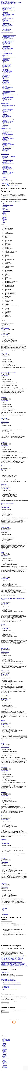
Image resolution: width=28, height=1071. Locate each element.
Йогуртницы (6, 96)
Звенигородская (8, 248)
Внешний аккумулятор (8, 119)
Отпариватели (6, 65)
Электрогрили (6, 58)
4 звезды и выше (6, 325)
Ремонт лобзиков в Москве (7, 962)
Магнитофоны (6, 15)
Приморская (8, 289)
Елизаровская (8, 245)
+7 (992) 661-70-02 (5, 183)
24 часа (4, 320)
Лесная (6, 258)
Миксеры (5, 78)
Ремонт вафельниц (18, 959)
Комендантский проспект (11, 251)
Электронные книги (8, 109)
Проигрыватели (7, 24)
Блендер (5, 98)
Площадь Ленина (9, 284)
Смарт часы (6, 123)
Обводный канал (9, 271)
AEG (4, 208)
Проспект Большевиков (10, 292)
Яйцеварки (5, 55)
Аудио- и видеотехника (6, 4)
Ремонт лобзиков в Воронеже (14, 963)
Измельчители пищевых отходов (10, 94)
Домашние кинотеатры (8, 21)
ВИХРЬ (5, 1062)
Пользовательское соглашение (10, 989)
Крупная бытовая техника (7, 32)
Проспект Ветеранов (10, 293)
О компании (6, 987)
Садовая (7, 298)
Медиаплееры (6, 30)
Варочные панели (7, 42)
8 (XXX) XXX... (4, 469)
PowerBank (5, 125)
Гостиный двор (8, 240)
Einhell (4, 217)
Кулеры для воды (7, 49)
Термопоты (5, 100)
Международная (8, 263)
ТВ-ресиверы (6, 23)
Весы (4, 73)
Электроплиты (6, 43)
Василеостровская (9, 233)
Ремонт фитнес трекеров (6, 955)
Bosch (4, 213)
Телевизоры (6, 9)
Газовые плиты (6, 46)
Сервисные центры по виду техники (11, 982)
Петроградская (8, 278)
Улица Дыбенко (8, 309)
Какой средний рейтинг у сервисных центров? (12, 953)
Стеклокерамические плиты (9, 35)
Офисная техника (5, 154)
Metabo (5, 1055)
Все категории (4, 179)
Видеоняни (5, 67)
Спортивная (8, 303)
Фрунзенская (8, 311)
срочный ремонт (6, 324)
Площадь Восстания (9, 282)
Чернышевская (8, 313)
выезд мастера (5, 319)
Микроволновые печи (8, 41)
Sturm (4, 1061)
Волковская (7, 236)
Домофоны (5, 27)
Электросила (8, 316)
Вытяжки (5, 47)
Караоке (5, 19)
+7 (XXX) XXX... (5, 334)
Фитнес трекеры (7, 110)
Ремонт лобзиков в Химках (7, 965)
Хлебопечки (6, 82)
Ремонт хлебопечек (9, 959)
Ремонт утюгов (7, 958)
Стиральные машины (8, 38)
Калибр (5, 1065)
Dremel (4, 215)
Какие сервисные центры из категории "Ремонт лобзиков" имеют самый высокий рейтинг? (12, 951)
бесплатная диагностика (7, 323)
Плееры (5, 114)
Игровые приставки (8, 25)
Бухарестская (8, 232)
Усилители (5, 20)
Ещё (4, 222)
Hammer (5, 219)
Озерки (6, 274)
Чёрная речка (8, 312)
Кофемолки (6, 88)
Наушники (5, 111)
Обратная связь (6, 986)
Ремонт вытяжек (10, 957)
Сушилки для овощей (8, 97)
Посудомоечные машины (9, 39)
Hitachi (4, 220)
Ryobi (4, 1057)
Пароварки (5, 83)
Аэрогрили (5, 86)
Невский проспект (9, 269)
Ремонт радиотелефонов (17, 955)
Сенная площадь (9, 300)
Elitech (4, 218)
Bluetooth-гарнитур (7, 117)
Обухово (7, 273)
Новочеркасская (8, 270)
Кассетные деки (7, 29)
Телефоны (5, 106)
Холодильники (6, 37)
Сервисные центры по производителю (12, 984)
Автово (6, 226)
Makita (4, 1054)
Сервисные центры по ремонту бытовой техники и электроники (11, 2)
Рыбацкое (7, 297)
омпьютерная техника (6, 128)
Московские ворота (9, 266)
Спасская (7, 301)
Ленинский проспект (10, 256)
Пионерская (7, 279)
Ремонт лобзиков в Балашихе (17, 964)
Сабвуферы (5, 26)
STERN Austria (6, 1059)
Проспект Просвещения (10, 294)
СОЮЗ (4, 1066)
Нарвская (7, 267)
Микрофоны (6, 16)
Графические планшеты (8, 121)
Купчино (7, 254)
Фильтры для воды (7, 99)
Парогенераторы (7, 66)
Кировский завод (9, 250)
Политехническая (9, 288)
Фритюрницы (6, 89)
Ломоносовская (8, 260)
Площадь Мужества (9, 285)
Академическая (8, 229)
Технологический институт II (12, 307)
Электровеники (7, 72)
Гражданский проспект (10, 241)
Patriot (4, 1056)
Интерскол (5, 1063)
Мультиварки (6, 77)
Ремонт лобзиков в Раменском (20, 966)
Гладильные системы (8, 62)
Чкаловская (7, 315)
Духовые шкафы (7, 44)
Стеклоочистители (7, 71)
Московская (7, 264)
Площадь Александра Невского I (12, 281)
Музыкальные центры (8, 18)
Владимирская (8, 235)
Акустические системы (8, 14)
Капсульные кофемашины (9, 91)
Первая (5, 908)
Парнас (6, 277)
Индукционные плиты (8, 36)
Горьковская (8, 239)
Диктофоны (6, 115)
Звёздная (7, 247)
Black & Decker (6, 209)
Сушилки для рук (7, 70)
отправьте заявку (7, 196)
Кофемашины (6, 75)
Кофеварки (5, 81)
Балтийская (7, 230)
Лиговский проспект (10, 259)
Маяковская (7, 262)
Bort (4, 212)
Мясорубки (5, 80)
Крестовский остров (9, 252)
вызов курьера (5, 321)
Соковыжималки (7, 92)
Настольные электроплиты (9, 56)
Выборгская (7, 237)
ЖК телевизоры (7, 8)
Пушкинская (8, 296)
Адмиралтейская (9, 228)
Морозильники (6, 50)
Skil (4, 1060)
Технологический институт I (11, 305)
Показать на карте (5, 328)
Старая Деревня (8, 304)
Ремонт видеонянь (15, 958)
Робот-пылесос (6, 60)
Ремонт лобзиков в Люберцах (20, 965)
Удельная (7, 308)
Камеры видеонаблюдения (9, 10)
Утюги (4, 61)
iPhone (4, 126)
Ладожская (7, 255)
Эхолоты (5, 120)
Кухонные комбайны (8, 87)
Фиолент (5, 1067)
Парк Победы (8, 275)
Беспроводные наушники (9, 105)
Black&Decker (6, 211)
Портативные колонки (8, 112)
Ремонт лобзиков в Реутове (7, 966)
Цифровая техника (5, 103)
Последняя (5, 914)
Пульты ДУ (5, 13)
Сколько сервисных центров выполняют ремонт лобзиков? (12, 949)
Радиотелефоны (7, 122)
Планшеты (5, 107)
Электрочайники (7, 84)
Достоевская (8, 244)
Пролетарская (8, 290)
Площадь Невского (9, 286)
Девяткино (7, 243)
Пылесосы (5, 59)
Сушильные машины (8, 48)
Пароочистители (7, 64)
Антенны (5, 12)
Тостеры (5, 76)
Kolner (4, 1051)
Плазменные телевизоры (9, 7)
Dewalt (4, 214)
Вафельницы (6, 93)
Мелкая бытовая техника (6, 53)
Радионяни (5, 69)
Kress (4, 1052)
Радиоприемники (7, 116)
